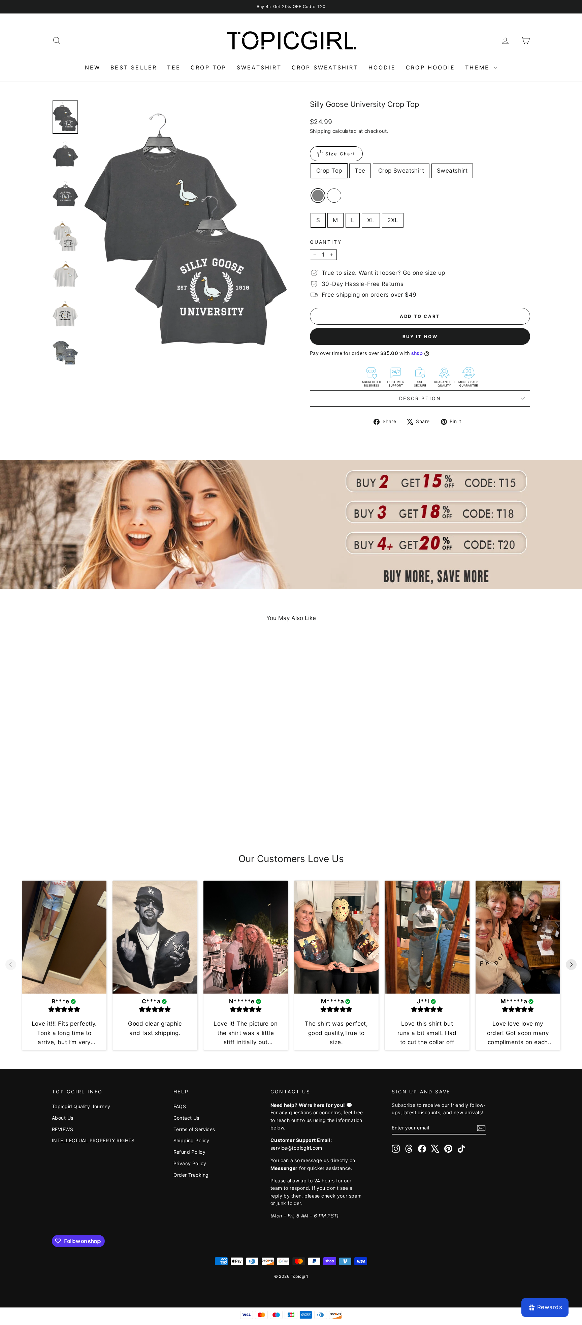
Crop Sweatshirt (401, 170)
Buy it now (420, 336)
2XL (392, 220)
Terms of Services (194, 1129)
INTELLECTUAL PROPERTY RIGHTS (93, 1140)
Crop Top (329, 170)
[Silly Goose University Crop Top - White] (113, 813)
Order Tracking (191, 1175)
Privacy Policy (189, 1163)
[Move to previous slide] (11, 966)
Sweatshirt (452, 170)
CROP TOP (209, 67)
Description (420, 398)
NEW (93, 67)
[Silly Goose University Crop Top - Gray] (104, 813)
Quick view (109, 779)
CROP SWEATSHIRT (325, 67)
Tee (360, 170)
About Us (62, 1118)
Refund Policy (189, 1152)
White (334, 195)
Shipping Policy (191, 1140)
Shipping (320, 131)
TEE (174, 67)
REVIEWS (62, 1129)
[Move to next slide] (571, 966)
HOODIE (382, 67)
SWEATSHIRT (259, 67)
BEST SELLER (133, 67)
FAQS (179, 1106)
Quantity (326, 242)
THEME (478, 67)
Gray (318, 195)
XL (371, 220)
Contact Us (186, 1118)
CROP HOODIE (430, 67)
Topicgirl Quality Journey (81, 1106)
